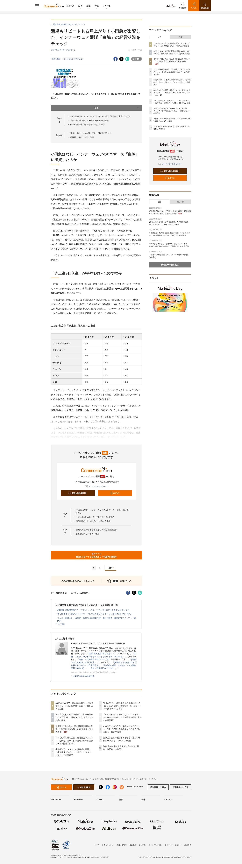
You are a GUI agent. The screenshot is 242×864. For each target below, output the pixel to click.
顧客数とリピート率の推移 (82, 137)
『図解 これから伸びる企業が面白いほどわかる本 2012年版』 (103, 655)
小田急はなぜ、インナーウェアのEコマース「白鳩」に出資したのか (100, 116)
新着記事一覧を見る (170, 264)
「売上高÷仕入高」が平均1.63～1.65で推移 (89, 120)
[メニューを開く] (37, 5)
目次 (96, 107)
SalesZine (78, 799)
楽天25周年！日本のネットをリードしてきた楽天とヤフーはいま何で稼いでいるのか (94, 613)
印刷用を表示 (61, 592)
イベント (107, 5)
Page (59, 135)
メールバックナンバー (98, 486)
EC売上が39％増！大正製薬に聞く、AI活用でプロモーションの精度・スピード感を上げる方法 (74, 705)
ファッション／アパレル (73, 59)
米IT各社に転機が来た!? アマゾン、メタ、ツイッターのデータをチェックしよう (93, 609)
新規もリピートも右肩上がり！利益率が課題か (90, 133)
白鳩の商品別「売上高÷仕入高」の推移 (87, 124)
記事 (80, 5)
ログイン (116, 493)
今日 (159, 37)
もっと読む (60, 623)
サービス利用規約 (155, 845)
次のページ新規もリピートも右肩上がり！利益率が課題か (96, 555)
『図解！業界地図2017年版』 (102, 668)
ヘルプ (96, 845)
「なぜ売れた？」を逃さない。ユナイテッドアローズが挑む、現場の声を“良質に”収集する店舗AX (122, 717)
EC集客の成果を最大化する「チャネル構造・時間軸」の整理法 (121, 748)
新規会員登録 (79, 493)
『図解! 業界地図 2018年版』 (99, 653)
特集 (97, 5)
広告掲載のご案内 (158, 787)
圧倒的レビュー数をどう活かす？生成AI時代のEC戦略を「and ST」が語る (121, 739)
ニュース (70, 5)
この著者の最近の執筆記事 (83, 676)
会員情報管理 (122, 845)
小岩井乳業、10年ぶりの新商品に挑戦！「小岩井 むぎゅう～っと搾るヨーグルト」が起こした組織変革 (74, 752)
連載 (88, 5)
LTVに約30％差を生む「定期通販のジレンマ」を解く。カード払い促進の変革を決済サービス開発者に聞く (74, 740)
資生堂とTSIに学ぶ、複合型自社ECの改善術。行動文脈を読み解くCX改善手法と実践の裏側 (74, 729)
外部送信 (187, 845)
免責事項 (132, 845)
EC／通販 (56, 59)
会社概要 (142, 845)
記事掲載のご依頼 (180, 787)
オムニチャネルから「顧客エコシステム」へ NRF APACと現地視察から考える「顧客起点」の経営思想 (121, 729)
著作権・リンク (108, 845)
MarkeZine (56, 799)
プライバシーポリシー (173, 845)
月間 (180, 37)
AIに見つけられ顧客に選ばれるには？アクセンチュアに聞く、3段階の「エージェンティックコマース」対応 (122, 705)
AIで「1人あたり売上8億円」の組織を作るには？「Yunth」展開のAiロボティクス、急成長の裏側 (74, 717)
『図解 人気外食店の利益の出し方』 (93, 659)
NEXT (110, 568)
